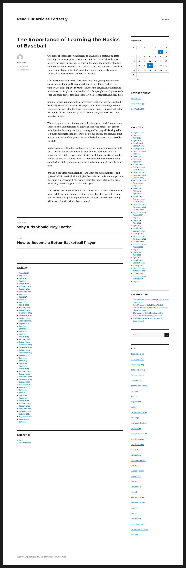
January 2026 (24, 289)
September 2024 (25, 321)
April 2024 (23, 334)
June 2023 (23, 361)
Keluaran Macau (137, 375)
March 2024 (24, 337)
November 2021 (25, 411)
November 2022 (25, 379)
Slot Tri (134, 396)
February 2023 (25, 371)
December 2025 (25, 292)
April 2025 (23, 302)
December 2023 (25, 345)
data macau (135, 450)
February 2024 (25, 339)
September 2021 (25, 417)
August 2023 (24, 355)
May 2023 (23, 363)
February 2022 (25, 403)
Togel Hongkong (138, 370)
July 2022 (23, 390)
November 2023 (25, 347)
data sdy (134, 535)
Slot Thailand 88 (137, 109)
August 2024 (24, 323)
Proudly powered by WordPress (53, 557)
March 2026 (24, 284)
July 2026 (23, 276)
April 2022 (23, 398)
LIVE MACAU (136, 380)
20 (150, 66)
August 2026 (24, 273)
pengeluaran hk (137, 359)
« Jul (138, 79)
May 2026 (23, 278)
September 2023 (25, 353)
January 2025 (24, 310)
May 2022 (23, 395)
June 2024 (23, 329)
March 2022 (24, 401)
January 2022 (24, 406)
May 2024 (23, 331)
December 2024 (25, 313)
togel (21, 440)
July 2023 (22, 358)
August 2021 (24, 419)
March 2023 (24, 369)
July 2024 (23, 326)
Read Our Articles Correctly (42, 19)
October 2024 (24, 318)
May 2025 (23, 300)
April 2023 (23, 366)
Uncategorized (23, 70)
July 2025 (23, 294)
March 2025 (24, 305)
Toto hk (165, 19)
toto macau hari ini (138, 423)
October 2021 (24, 414)
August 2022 (24, 387)
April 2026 (23, 281)
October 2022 (24, 382)
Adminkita (21, 63)
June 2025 (23, 297)
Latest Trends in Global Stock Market (148, 305)
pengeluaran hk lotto (139, 529)
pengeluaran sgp (137, 104)
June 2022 (23, 393)
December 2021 (25, 409)
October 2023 (24, 350)
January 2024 (24, 342)
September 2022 (25, 385)
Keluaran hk (136, 98)
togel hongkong (137, 365)
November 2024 (25, 316)
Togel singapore (137, 354)
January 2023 (24, 374)
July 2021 (22, 422)
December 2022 (25, 377)
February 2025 (25, 308)
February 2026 (25, 286)
